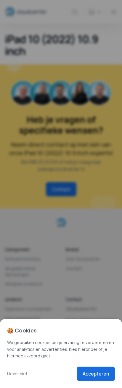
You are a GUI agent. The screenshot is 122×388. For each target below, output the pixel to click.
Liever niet (17, 373)
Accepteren (96, 373)
